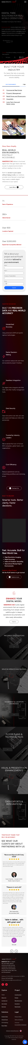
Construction (18, 994)
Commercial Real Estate (14, 90)
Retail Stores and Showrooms (16, 96)
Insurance (17, 1003)
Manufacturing (18, 1000)
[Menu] (25, 2)
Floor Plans (4, 1025)
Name (5, 265)
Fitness (16, 997)
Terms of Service (19, 1019)
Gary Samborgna (14, 911)
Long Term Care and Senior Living (13, 103)
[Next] (16, 951)
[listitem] (14, 643)
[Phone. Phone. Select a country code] (6, 284)
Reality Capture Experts (14, 880)
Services (4, 1006)
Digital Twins (5, 1016)
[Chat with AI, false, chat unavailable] (25, 1042)
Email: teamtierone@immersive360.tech (11, 980)
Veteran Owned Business (12, 1030)
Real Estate (17, 1006)
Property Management (13, 93)
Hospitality (9, 99)
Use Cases (4, 1003)
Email (5, 270)
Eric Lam (14, 944)
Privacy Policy (18, 1016)
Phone (5, 281)
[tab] (10, 84)
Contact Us (4, 1000)
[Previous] (11, 951)
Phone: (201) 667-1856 (7, 978)
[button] (14, 137)
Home (3, 994)
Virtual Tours (5, 1019)
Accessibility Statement (20, 1024)
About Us (4, 997)
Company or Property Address (9, 276)
